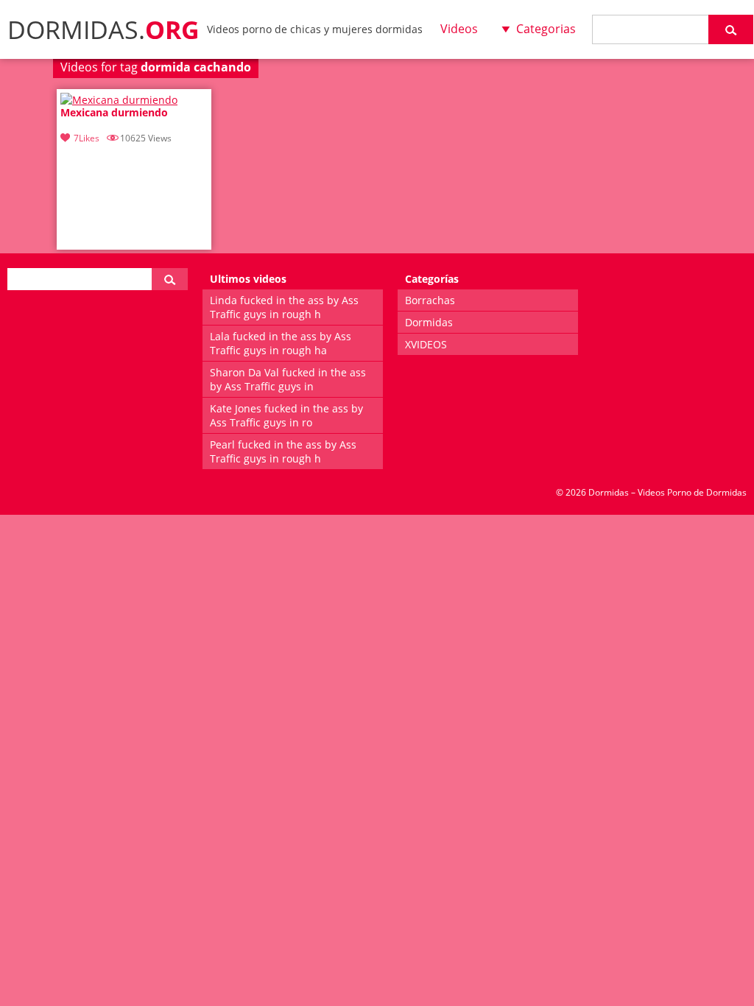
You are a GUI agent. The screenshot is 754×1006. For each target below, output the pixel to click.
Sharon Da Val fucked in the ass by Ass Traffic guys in (288, 379)
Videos (459, 29)
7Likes (86, 138)
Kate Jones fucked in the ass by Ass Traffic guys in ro (286, 415)
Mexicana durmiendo (114, 113)
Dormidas (429, 322)
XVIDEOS (426, 344)
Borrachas (430, 300)
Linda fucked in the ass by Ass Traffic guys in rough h (284, 307)
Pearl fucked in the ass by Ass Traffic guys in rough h (283, 451)
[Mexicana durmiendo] (118, 100)
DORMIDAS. (103, 29)
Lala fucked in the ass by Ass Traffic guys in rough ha (280, 343)
